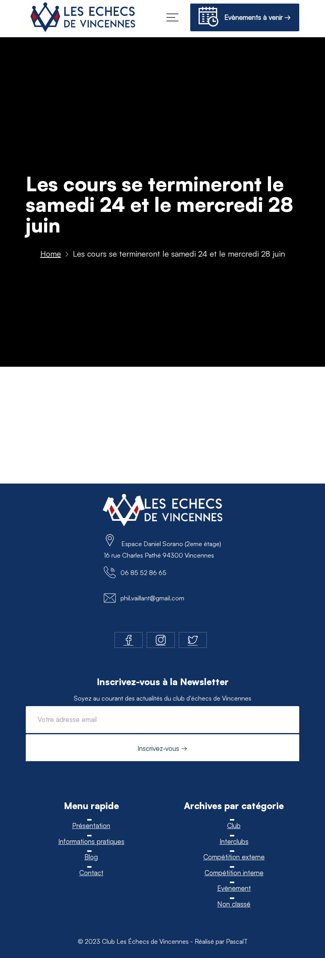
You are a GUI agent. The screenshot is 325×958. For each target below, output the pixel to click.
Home (50, 254)
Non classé (233, 904)
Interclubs (234, 841)
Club (234, 825)
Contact (91, 872)
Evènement (234, 888)
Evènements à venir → (254, 17)
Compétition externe (234, 857)
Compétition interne (234, 872)
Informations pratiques (91, 841)
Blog (91, 857)
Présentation (91, 825)
